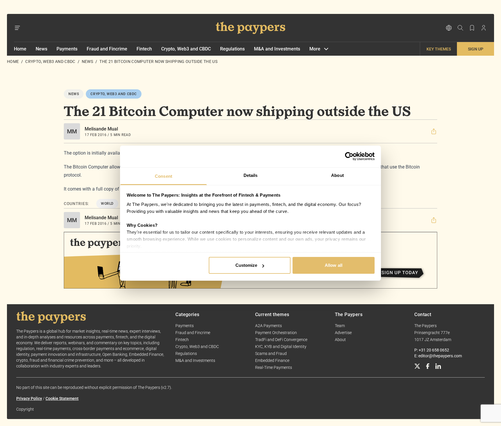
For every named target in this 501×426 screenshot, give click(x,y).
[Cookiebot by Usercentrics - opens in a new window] (349, 156)
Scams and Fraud (271, 353)
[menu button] (17, 27)
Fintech (144, 49)
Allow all (333, 265)
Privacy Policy (29, 398)
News (41, 49)
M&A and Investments (277, 49)
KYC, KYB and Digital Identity (280, 346)
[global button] (448, 27)
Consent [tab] (163, 176)
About (340, 339)
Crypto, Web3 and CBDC (186, 49)
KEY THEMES (438, 49)
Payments (67, 49)
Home (20, 49)
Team (340, 325)
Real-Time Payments (273, 367)
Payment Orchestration (276, 332)
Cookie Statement (62, 398)
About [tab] (337, 175)
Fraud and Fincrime (107, 49)
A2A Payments (268, 325)
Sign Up (475, 49)
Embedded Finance (272, 360)
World (107, 204)
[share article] (433, 131)
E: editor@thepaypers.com (438, 356)
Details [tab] (251, 175)
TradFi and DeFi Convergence (281, 339)
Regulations (232, 49)
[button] (433, 131)
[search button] (460, 27)
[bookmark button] (472, 27)
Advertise (343, 332)
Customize (246, 265)
